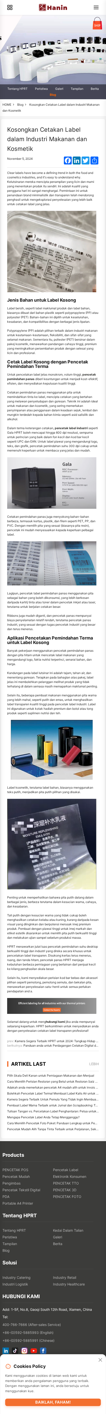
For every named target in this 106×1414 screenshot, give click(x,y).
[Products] (10, 7)
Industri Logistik (15, 1284)
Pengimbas (11, 1183)
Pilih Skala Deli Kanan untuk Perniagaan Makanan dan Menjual (50, 1075)
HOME (6, 104)
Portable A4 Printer (17, 1203)
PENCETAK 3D (64, 1190)
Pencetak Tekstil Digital (21, 1190)
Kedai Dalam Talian (68, 1230)
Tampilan (77, 89)
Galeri (59, 89)
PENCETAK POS (15, 1170)
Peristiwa (41, 89)
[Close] (100, 1360)
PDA (5, 1196)
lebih (94, 1064)
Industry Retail (64, 1277)
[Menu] (96, 7)
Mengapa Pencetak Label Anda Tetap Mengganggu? (43, 1117)
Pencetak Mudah (16, 1176)
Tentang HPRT (17, 89)
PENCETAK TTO (66, 1183)
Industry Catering (16, 1277)
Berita (95, 89)
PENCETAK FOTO (67, 1196)
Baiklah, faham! (53, 1402)
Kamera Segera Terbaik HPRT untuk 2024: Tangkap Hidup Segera (60, 1041)
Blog (53, 94)
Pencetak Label (65, 1170)
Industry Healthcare (69, 1284)
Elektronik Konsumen (69, 1176)
